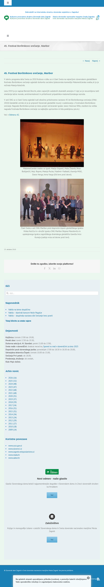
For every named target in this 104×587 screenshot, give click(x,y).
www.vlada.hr (14, 455)
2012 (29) (12, 420)
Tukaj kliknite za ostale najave (18, 321)
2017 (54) (12, 405)
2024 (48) (12, 384)
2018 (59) (12, 402)
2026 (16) (12, 377)
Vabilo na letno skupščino (19, 309)
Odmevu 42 (14, 114)
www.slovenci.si (15, 449)
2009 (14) (12, 429)
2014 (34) (12, 414)
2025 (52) (12, 381)
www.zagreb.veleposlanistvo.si (21, 451)
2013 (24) (12, 417)
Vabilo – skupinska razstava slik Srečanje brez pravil (30, 315)
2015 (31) (12, 411)
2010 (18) (12, 426)
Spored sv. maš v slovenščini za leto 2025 (60, 346)
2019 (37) (12, 399)
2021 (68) (12, 393)
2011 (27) (12, 423)
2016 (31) (12, 408)
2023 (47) (12, 387)
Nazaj (87, 61)
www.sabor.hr (14, 458)
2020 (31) (12, 396)
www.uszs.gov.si (15, 445)
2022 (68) (12, 390)
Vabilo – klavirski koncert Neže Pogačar (25, 312)
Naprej (95, 61)
